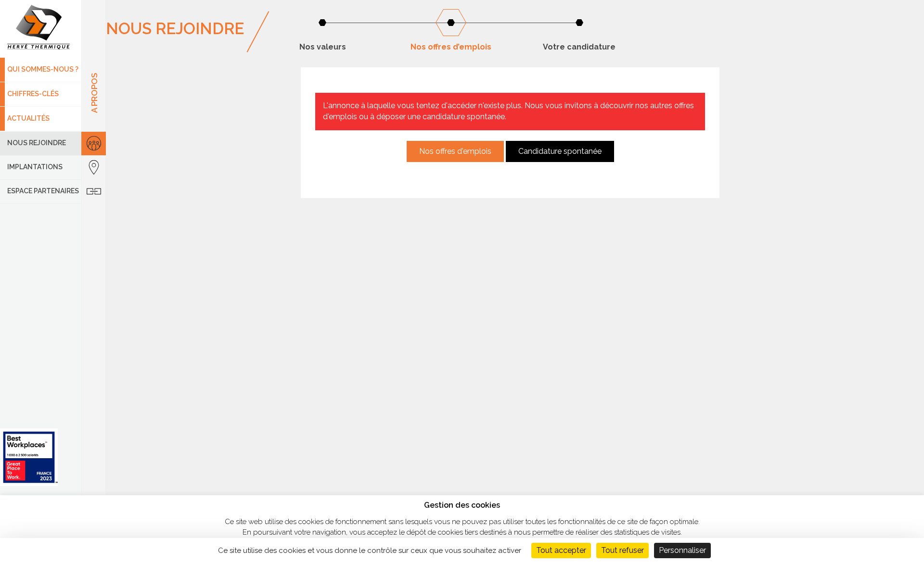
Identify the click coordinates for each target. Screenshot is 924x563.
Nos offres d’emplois (451, 46)
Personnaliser (682, 550)
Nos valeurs (322, 46)
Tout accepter (561, 550)
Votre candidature (579, 46)
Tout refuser (622, 550)
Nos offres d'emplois (455, 151)
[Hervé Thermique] (40, 29)
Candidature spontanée (560, 151)
